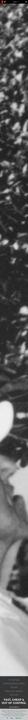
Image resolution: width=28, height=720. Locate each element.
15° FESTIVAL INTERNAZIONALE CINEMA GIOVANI (14, 684)
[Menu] (26, 2)
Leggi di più (18, 718)
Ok (7, 718)
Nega (11, 718)
